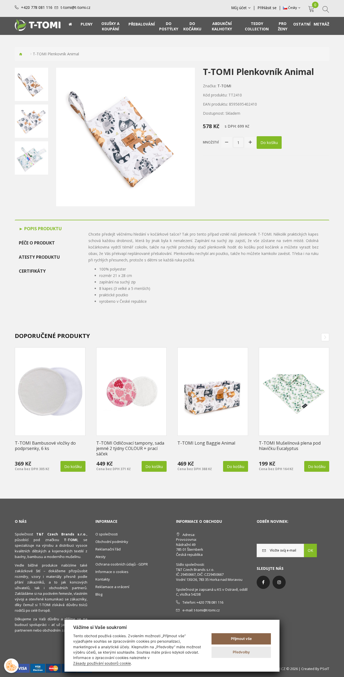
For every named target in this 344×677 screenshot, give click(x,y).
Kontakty (102, 579)
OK (310, 550)
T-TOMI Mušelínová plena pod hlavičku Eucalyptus (290, 445)
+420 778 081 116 (36, 7)
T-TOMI (224, 85)
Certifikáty (32, 271)
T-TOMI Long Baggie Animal (206, 443)
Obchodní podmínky (111, 541)
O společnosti (106, 534)
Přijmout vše (241, 638)
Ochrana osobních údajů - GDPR (121, 564)
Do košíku (269, 142)
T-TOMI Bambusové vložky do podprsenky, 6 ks (45, 445)
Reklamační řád (108, 549)
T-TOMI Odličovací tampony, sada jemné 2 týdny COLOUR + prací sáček (130, 448)
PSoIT (324, 668)
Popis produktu (42, 229)
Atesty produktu (39, 257)
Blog (98, 594)
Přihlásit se (267, 8)
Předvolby (241, 652)
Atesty (100, 556)
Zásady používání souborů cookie (102, 663)
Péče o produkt (37, 243)
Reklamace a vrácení (112, 586)
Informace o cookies (111, 571)
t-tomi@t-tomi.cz (75, 7)
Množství (211, 142)
